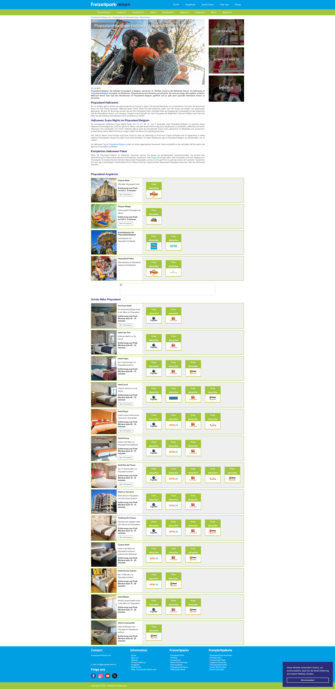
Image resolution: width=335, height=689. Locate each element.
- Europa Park (175, 660)
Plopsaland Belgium (100, 93)
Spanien (227, 12)
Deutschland (104, 12)
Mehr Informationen (125, 195)
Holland (121, 12)
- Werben (134, 660)
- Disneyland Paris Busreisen (220, 655)
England (200, 12)
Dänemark (168, 12)
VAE (213, 12)
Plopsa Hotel (156, 158)
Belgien (184, 12)
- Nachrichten (135, 667)
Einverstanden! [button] (308, 680)
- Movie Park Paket (216, 669)
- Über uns (134, 658)
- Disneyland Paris (176, 655)
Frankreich (138, 12)
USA (153, 12)
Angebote (190, 4)
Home (176, 4)
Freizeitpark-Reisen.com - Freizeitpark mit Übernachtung (114, 17)
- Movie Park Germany (178, 662)
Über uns (224, 4)
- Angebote (134, 665)
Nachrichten (208, 4)
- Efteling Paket (215, 658)
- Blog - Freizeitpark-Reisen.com (143, 669)
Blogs (238, 4)
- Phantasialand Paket (218, 665)
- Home (133, 655)
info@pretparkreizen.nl (106, 664)
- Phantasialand (175, 665)
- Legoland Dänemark (217, 662)
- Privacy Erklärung (138, 662)
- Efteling (173, 658)
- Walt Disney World (177, 669)
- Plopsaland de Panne (178, 667)
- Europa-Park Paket (217, 660)
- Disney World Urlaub (217, 667)
